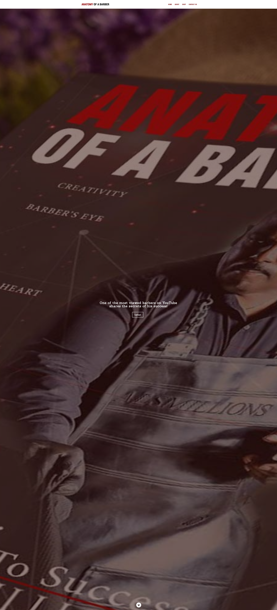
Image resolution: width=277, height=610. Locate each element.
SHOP (184, 4)
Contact (137, 314)
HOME (170, 4)
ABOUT (177, 4)
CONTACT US (193, 4)
